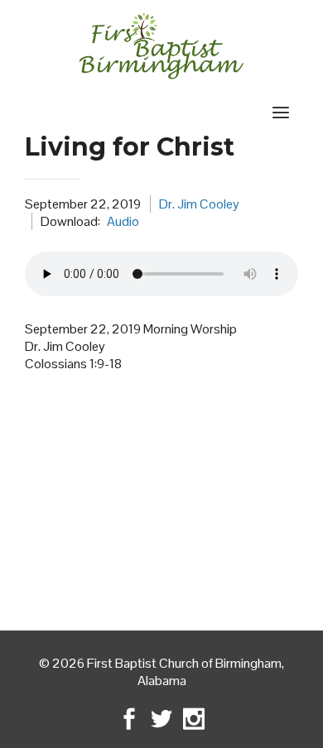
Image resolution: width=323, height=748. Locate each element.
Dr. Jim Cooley (199, 204)
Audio (123, 221)
